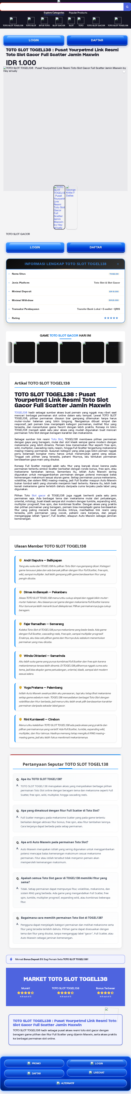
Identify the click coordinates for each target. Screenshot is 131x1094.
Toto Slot (57, 439)
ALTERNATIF (67, 1082)
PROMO (36, 1062)
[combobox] (62, 7)
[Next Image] (125, 129)
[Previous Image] (6, 129)
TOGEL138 (20, 412)
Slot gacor (39, 495)
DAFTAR (97, 40)
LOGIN (34, 40)
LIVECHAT (99, 1072)
